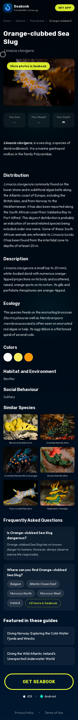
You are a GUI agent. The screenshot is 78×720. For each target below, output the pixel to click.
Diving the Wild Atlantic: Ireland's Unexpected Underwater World (31, 656)
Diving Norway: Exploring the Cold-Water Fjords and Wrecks (38, 636)
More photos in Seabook (28, 66)
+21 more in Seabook (43, 603)
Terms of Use (54, 713)
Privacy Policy (24, 713)
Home (7, 20)
